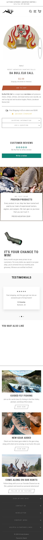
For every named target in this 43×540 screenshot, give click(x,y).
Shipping (13, 81)
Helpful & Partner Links (20, 527)
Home (21, 66)
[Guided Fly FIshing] (21, 381)
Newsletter (21, 513)
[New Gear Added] (21, 423)
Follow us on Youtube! (21, 491)
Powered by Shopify (21, 538)
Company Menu (20, 520)
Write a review (21, 156)
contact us (21, 506)
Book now (21, 407)
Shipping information (22, 120)
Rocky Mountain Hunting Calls (21, 69)
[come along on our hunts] (21, 465)
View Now (21, 449)
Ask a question (21, 125)
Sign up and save (21, 498)
